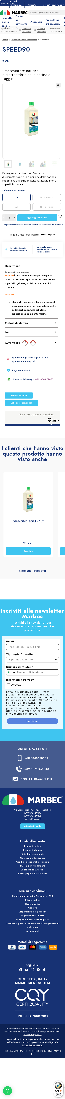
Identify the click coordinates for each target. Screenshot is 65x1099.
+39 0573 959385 (32, 815)
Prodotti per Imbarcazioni (53, 22)
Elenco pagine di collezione (32, 873)
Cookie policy (32, 903)
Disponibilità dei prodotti (32, 911)
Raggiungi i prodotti (32, 570)
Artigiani (32, 5)
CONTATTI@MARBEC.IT (36, 779)
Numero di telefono (20, 667)
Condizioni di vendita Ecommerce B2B (32, 896)
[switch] (58, 1094)
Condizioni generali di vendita (32, 861)
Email (10, 641)
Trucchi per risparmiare (32, 865)
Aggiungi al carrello (37, 217)
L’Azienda (17, 5)
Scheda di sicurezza (21, 402)
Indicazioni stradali (32, 826)
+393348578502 (36, 758)
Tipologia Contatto (19, 654)
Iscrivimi (32, 721)
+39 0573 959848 (36, 769)
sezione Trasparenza (33, 1034)
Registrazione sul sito (32, 915)
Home (5, 39)
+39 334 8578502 (45, 379)
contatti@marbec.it (33, 818)
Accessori (36, 22)
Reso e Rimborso (32, 850)
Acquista (28, 551)
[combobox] (31, 660)
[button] (58, 85)
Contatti (32, 907)
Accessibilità (32, 931)
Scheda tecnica (19, 395)
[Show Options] (55, 660)
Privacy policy (32, 900)
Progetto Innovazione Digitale (32, 919)
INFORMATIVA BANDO (32, 1045)
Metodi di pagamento (32, 853)
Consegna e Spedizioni (32, 857)
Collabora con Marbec (32, 869)
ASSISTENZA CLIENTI (32, 749)
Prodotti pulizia (32, 846)
